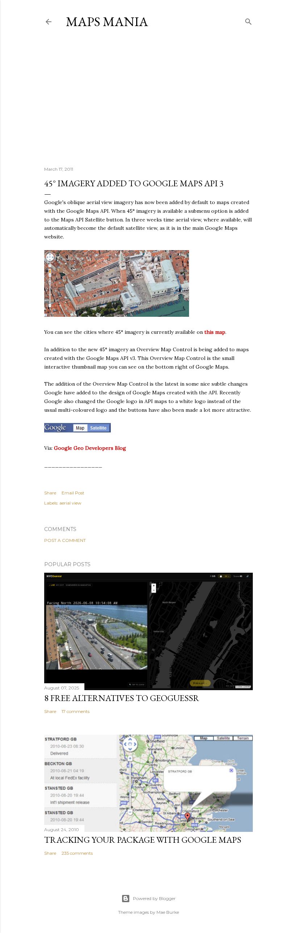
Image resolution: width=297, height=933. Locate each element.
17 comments (75, 711)
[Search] (248, 20)
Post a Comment (65, 540)
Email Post (73, 492)
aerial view (70, 503)
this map (214, 332)
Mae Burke (167, 912)
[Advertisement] (148, 97)
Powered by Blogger (154, 898)
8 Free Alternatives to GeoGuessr (121, 698)
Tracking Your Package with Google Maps (142, 839)
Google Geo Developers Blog (90, 448)
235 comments (77, 853)
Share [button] (50, 492)
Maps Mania (107, 21)
